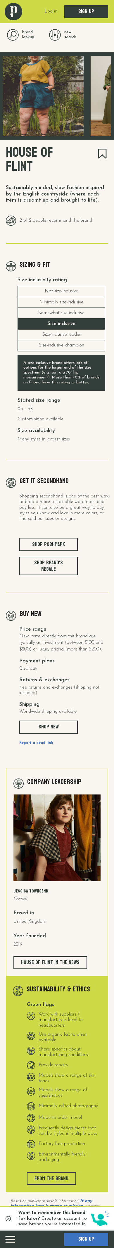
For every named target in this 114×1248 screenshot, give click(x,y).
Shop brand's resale (48, 566)
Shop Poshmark (48, 544)
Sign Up (86, 11)
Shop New (49, 727)
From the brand (51, 1178)
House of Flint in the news (50, 962)
